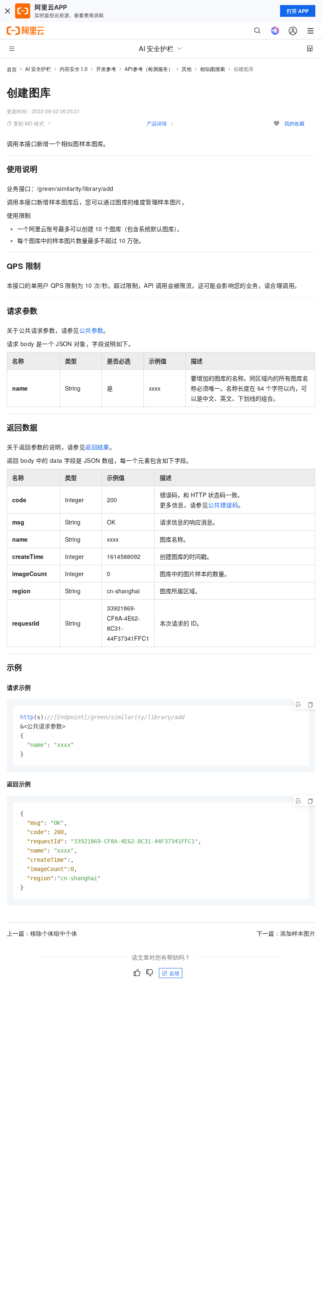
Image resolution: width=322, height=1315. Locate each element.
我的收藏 (294, 123)
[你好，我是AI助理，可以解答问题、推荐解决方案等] (275, 30)
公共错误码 (223, 505)
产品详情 (157, 123)
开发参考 (106, 68)
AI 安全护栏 (38, 68)
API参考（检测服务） (149, 68)
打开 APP (298, 11)
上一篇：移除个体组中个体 (42, 933)
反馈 (174, 972)
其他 (187, 68)
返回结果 (97, 447)
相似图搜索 (212, 68)
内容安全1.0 (74, 68)
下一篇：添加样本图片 (286, 933)
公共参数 (91, 330)
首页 (12, 69)
